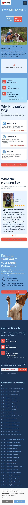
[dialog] (14, 496)
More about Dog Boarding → (18, 145)
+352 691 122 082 (12, 82)
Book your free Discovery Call (14, 165)
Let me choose (6, 497)
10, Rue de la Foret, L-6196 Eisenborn (12, 95)
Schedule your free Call (14, 292)
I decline (8, 501)
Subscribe (23, 369)
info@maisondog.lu (13, 88)
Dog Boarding (18, 19)
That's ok (19, 501)
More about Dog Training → (18, 130)
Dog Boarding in (13, 439)
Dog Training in (13, 389)
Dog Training (10, 19)
